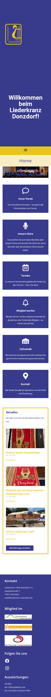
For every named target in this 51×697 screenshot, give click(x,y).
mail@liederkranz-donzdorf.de (19, 597)
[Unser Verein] (25, 190)
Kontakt (25, 384)
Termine (25, 275)
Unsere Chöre (25, 233)
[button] (25, 150)
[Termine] (25, 267)
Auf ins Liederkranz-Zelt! (20, 531)
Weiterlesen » (11, 460)
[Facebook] (7, 660)
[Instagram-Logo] (7, 668)
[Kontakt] (25, 376)
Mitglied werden (25, 310)
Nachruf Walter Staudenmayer (23, 452)
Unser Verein (25, 198)
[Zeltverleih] (25, 341)
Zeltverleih (25, 349)
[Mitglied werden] (25, 302)
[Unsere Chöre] (25, 225)
